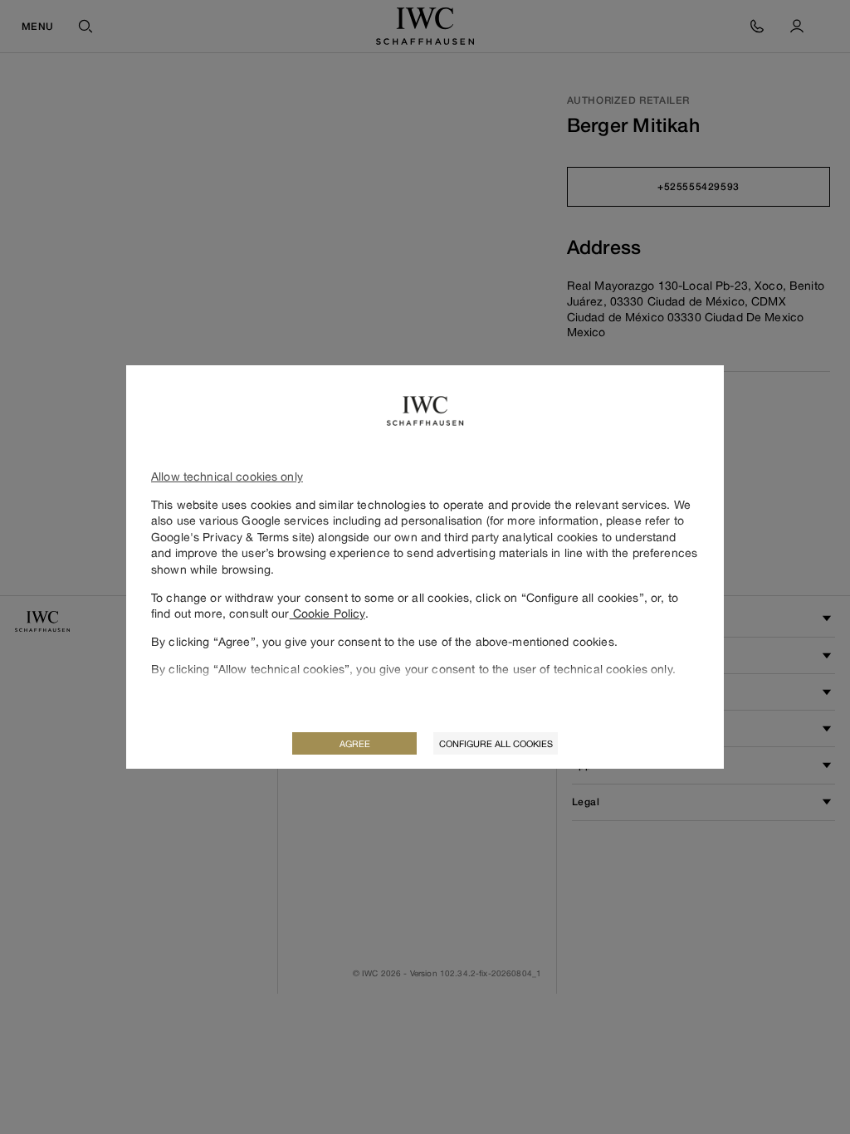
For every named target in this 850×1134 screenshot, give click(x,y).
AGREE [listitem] (355, 743)
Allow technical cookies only (227, 476)
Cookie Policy (327, 613)
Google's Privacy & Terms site (231, 537)
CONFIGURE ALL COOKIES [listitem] (496, 743)
